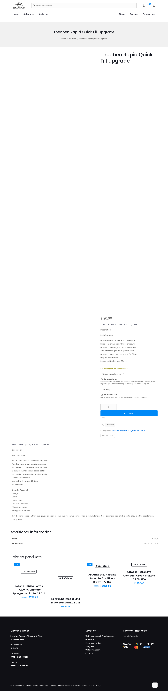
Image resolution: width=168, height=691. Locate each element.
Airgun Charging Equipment (132, 430)
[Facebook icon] (141, 685)
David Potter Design (92, 685)
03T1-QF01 (110, 424)
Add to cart (129, 413)
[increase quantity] (114, 407)
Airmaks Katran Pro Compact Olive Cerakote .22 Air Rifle (139, 575)
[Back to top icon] (155, 685)
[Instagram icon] (149, 685)
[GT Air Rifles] (19, 5)
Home (63, 39)
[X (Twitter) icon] (144, 685)
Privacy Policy (75, 685)
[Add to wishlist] (42, 570)
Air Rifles (72, 39)
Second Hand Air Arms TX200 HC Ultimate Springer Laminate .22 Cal (29, 589)
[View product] (42, 565)
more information (131, 636)
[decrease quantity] (103, 407)
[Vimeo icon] (146, 685)
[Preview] (42, 575)
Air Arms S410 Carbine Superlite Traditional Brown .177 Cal (102, 578)
